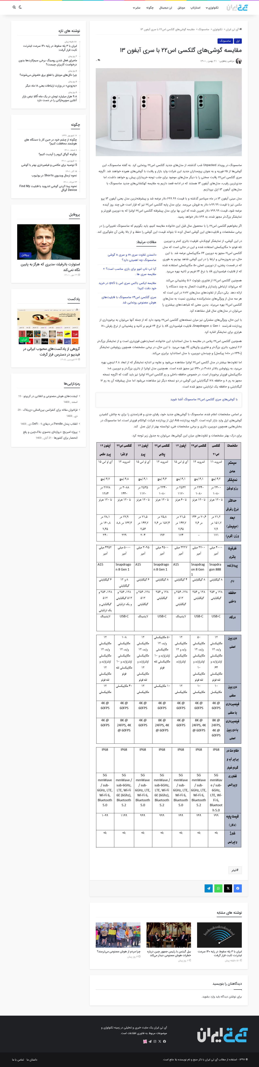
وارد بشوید (208, 996)
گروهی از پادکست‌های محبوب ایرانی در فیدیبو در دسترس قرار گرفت (51, 351)
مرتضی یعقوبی (227, 61)
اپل (238, 41)
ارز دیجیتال (165, 7)
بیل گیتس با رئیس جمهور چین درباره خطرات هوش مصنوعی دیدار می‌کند (169, 953)
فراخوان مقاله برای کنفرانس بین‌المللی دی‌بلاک (50, 410)
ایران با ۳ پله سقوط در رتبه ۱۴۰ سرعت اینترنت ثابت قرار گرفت (220, 953)
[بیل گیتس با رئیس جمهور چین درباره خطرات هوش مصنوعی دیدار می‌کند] (168, 934)
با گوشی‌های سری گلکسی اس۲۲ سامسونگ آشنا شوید (204, 399)
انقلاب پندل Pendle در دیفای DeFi (54, 424)
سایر (137, 7)
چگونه (150, 7)
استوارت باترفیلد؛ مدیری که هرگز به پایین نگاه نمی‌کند (50, 267)
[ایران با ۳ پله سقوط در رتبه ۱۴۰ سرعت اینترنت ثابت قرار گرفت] (219, 934)
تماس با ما (18, 1059)
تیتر (234, 870)
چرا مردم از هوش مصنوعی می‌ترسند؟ (118, 951)
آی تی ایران (232, 29)
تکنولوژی (213, 7)
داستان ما (32, 1059)
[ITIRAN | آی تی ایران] (237, 8)
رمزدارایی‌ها (72, 383)
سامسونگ (203, 29)
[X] (159, 1041)
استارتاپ (195, 7)
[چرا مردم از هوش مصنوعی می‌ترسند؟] (118, 934)
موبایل (181, 7)
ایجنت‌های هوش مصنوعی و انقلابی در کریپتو (50, 396)
